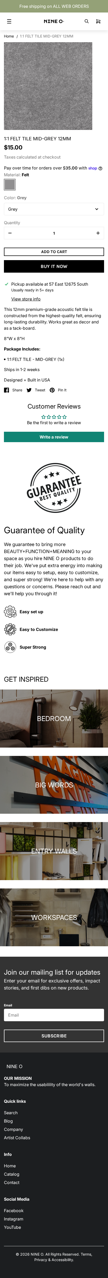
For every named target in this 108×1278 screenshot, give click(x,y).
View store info (26, 299)
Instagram (13, 1218)
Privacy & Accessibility (53, 1259)
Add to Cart (54, 251)
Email (8, 1005)
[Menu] (9, 21)
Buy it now (54, 266)
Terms (86, 1254)
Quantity (12, 222)
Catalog (11, 1174)
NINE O (15, 1066)
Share (17, 390)
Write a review (54, 437)
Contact (11, 1182)
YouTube (12, 1227)
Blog (8, 1121)
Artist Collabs (17, 1137)
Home (9, 36)
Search (11, 1112)
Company (13, 1129)
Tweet (40, 390)
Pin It (62, 390)
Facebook (14, 1210)
